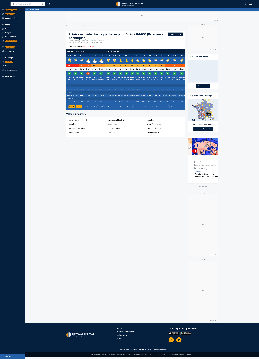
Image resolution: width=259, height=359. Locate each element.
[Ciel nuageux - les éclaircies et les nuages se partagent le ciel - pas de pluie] (88, 60)
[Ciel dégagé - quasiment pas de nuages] (120, 60)
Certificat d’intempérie (125, 332)
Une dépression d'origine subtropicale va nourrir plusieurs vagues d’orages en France (202, 176)
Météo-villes (122, 335)
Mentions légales (122, 349)
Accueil (68, 26)
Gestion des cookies (160, 349)
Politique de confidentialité (141, 349)
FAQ (119, 339)
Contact (248, 4)
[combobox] (28, 4)
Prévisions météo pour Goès (83, 26)
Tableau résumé (175, 34)
